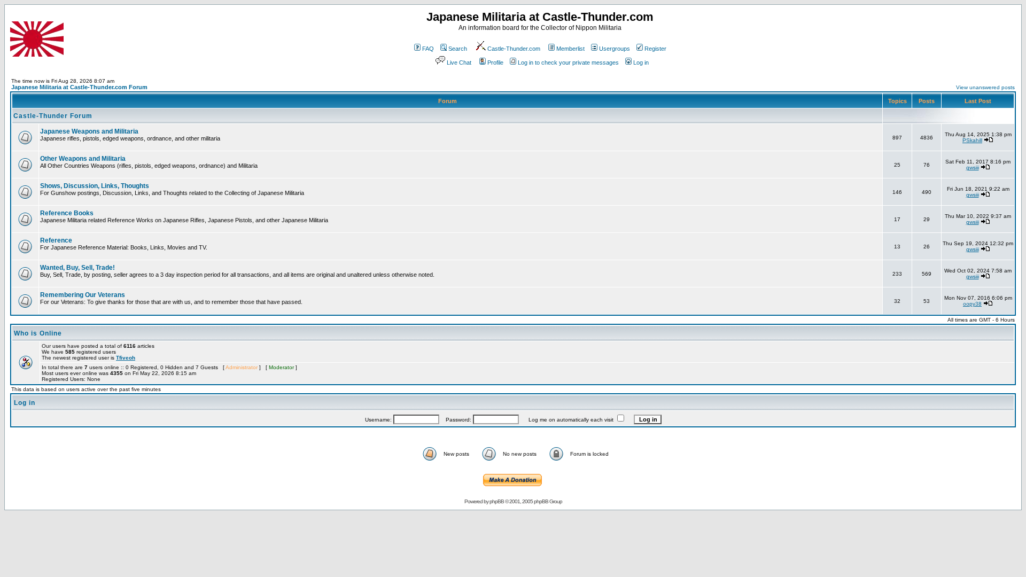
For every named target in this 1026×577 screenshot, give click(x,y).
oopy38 (972, 304)
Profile (495, 62)
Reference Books (67, 213)
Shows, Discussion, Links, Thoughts (94, 186)
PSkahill (972, 140)
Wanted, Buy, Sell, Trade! (77, 267)
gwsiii (972, 167)
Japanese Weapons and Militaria (89, 131)
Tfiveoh (125, 358)
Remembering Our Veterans (82, 295)
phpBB (496, 501)
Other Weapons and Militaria (83, 158)
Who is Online (38, 333)
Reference (56, 240)
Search (457, 48)
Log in (641, 62)
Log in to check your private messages (568, 62)
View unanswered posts (985, 87)
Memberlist (570, 48)
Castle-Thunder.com (513, 48)
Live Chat (459, 62)
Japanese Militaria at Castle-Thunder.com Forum (79, 87)
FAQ (428, 48)
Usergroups (614, 48)
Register (655, 48)
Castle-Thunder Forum (52, 116)
